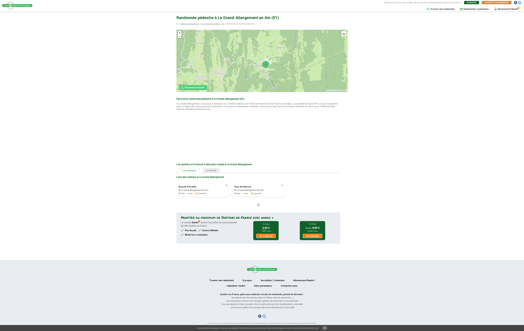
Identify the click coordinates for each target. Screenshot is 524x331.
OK (324, 328)
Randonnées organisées (476, 9)
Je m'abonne (266, 236)
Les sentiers (189, 170)
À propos (471, 2)
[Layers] (343, 33)
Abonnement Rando (508, 9)
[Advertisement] (258, 132)
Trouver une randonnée (442, 9)
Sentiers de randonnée (189, 24)
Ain (223, 24)
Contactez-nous (289, 286)
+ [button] (179, 32)
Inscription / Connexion (273, 280)
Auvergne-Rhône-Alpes (210, 24)
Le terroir (211, 170)
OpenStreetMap (333, 91)
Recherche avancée (194, 87)
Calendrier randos (236, 286)
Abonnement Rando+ (304, 280)
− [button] (179, 36)
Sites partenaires (263, 286)
